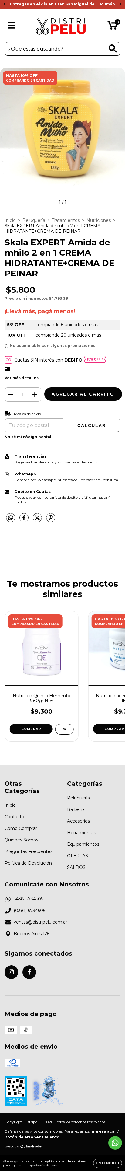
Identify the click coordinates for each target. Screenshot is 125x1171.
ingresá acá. (102, 1131)
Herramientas (81, 832)
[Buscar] (113, 48)
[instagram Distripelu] (11, 972)
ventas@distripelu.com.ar (40, 922)
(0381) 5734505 (29, 910)
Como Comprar (21, 828)
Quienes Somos (21, 840)
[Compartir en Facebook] (24, 520)
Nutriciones (98, 220)
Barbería (76, 809)
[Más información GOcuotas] (95, 360)
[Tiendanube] (23, 1147)
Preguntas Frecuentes (28, 851)
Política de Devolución (28, 863)
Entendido (107, 1163)
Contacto (14, 817)
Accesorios (78, 821)
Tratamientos (66, 220)
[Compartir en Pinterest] (50, 520)
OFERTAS (77, 855)
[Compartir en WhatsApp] (10, 518)
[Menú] (11, 25)
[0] (112, 27)
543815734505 (28, 899)
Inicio (10, 220)
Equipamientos (83, 844)
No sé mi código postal (28, 437)
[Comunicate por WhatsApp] (115, 1143)
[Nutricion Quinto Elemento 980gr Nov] (64, 729)
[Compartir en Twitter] (38, 520)
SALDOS (76, 867)
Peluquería (33, 220)
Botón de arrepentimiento (32, 1137)
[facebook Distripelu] (29, 972)
